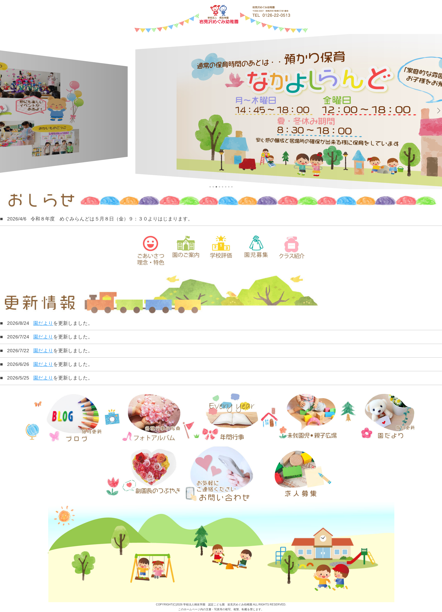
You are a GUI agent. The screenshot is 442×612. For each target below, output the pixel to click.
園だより (43, 323)
